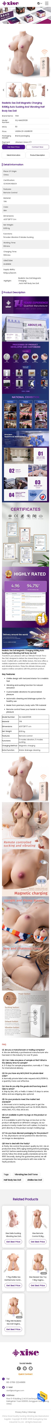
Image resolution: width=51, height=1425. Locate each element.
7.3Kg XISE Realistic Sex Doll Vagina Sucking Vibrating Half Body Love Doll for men (13, 1322)
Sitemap (32, 1412)
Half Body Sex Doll (12, 1179)
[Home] (25, 1356)
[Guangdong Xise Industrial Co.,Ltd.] (10, 3)
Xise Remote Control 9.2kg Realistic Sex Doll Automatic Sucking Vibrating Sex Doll (38, 1235)
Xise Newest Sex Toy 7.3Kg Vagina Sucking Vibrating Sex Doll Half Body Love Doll (38, 1278)
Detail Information (13, 155)
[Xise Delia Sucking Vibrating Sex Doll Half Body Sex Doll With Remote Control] (13, 1219)
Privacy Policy (21, 1412)
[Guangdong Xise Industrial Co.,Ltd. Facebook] (19, 1368)
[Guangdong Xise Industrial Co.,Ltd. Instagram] (25, 1368)
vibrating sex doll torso (26, 1174)
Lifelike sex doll (34, 1179)
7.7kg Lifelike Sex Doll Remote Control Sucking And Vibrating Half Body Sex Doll (13, 1278)
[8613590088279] (30, 1368)
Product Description (37, 155)
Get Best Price (13, 147)
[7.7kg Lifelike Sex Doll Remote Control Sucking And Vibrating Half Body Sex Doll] (13, 1263)
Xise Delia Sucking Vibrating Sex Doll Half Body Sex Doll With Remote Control (13, 1235)
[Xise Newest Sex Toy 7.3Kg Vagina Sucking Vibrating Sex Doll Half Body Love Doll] (38, 1263)
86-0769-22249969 (15, 1382)
